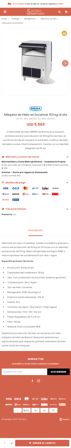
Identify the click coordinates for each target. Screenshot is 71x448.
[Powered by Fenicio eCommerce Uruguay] (64, 419)
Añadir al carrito (44, 443)
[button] (65, 63)
